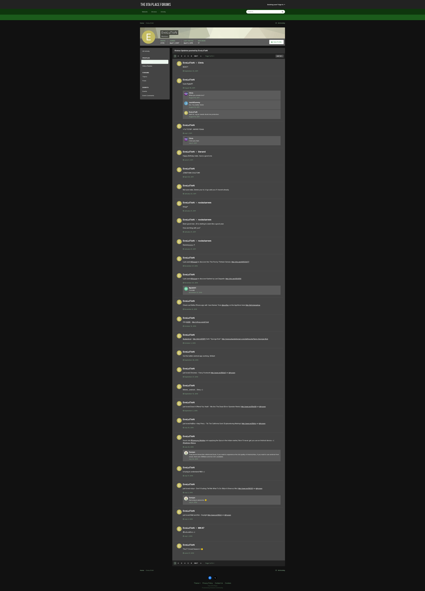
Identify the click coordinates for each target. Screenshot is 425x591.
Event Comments (148, 95)
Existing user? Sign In (275, 4)
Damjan (192, 452)
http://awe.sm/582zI (215, 515)
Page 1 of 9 (209, 56)
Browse (154, 12)
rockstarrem (204, 202)
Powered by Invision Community (212, 588)
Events (144, 91)
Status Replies (147, 66)
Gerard (202, 151)
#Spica (193, 443)
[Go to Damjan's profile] (186, 453)
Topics (144, 76)
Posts (144, 81)
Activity (163, 12)
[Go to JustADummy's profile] (186, 103)
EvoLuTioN (189, 62)
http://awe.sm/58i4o (249, 423)
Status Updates (272, 12)
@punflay (225, 305)
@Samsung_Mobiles (198, 440)
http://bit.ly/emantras (253, 305)
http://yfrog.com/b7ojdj (200, 322)
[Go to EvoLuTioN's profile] (179, 63)
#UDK (188, 322)
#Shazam (194, 262)
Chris (201, 62)
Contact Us (219, 583)
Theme (197, 583)
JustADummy (194, 102)
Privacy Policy (208, 583)
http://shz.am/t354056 (233, 279)
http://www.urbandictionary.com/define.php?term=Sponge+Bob (245, 339)
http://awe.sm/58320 (245, 488)
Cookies (228, 583)
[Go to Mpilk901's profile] (186, 289)
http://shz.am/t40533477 (240, 262)
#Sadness (186, 443)
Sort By (279, 56)
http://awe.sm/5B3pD (218, 373)
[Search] (282, 11)
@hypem (232, 373)
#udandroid (187, 339)
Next (196, 56)
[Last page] (200, 56)
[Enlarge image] (206, 500)
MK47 (201, 528)
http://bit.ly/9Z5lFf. (199, 339)
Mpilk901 (192, 288)
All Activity (146, 51)
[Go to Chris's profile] (186, 94)
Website (145, 12)
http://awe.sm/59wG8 (248, 407)
